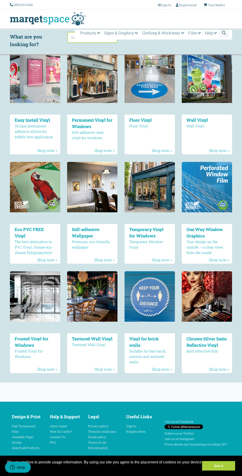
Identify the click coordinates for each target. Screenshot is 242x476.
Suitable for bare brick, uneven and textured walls (147, 356)
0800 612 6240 (23, 5)
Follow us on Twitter (179, 433)
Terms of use (97, 442)
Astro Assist (58, 426)
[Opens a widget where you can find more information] (18, 468)
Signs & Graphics (119, 32)
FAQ (53, 442)
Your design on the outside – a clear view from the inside (204, 247)
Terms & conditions (102, 431)
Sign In (131, 426)
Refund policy (98, 448)
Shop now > (47, 150)
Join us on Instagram (179, 439)
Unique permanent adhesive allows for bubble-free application (34, 131)
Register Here (136, 431)
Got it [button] (218, 466)
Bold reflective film (202, 351)
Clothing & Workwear (161, 32)
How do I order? (61, 431)
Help (209, 32)
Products (88, 32)
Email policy (97, 437)
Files (193, 32)
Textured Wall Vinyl (92, 339)
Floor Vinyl (140, 120)
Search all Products (25, 448)
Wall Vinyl (197, 120)
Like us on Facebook (179, 421)
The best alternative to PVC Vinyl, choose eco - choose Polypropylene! (34, 247)
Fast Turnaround (23, 426)
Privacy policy (98, 426)
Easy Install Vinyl (32, 120)
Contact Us (57, 437)
